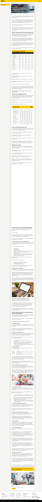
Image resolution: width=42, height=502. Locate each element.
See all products (12, 496)
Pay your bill (17, 496)
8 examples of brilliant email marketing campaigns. (22, 321)
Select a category (3, 4)
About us (3, 493)
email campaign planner (30, 308)
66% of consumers (20, 24)
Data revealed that (28, 333)
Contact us (33, 493)
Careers (3, 497)
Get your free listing (18, 497)
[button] (38, 1)
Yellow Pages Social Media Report (26, 496)
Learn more (13, 488)
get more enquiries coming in (26, 29)
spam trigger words (17, 344)
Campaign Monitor (17, 38)
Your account (18, 493)
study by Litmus (18, 358)
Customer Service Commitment (5, 496)
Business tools (25, 493)
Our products (12, 493)
